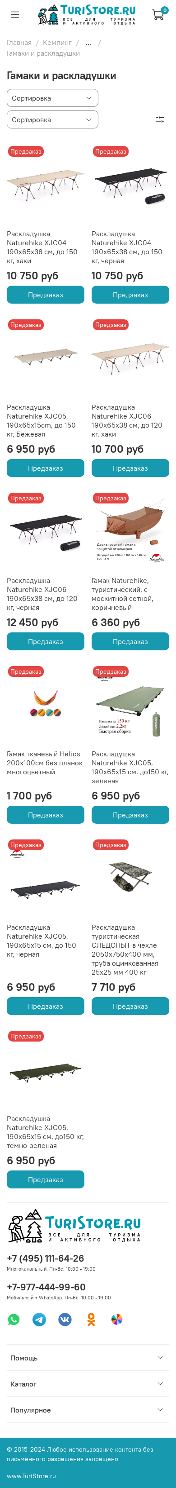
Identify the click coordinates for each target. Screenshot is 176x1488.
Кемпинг (57, 42)
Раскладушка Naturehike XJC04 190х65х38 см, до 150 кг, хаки (42, 247)
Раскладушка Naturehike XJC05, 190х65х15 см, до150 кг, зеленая (130, 767)
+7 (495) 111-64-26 (45, 1258)
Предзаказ (45, 294)
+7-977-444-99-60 (46, 1287)
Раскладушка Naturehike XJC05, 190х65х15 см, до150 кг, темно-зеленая (45, 1132)
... (88, 42)
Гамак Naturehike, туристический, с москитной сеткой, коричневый (122, 594)
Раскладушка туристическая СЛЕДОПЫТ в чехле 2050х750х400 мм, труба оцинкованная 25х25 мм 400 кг (125, 949)
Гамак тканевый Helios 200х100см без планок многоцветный (45, 762)
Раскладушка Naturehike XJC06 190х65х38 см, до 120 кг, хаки (127, 420)
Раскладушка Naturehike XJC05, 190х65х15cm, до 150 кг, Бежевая (41, 420)
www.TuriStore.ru (31, 1476)
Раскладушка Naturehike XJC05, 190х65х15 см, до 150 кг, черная (41, 940)
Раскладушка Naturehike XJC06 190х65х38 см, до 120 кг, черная (42, 594)
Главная (19, 42)
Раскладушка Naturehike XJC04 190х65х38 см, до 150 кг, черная (127, 247)
